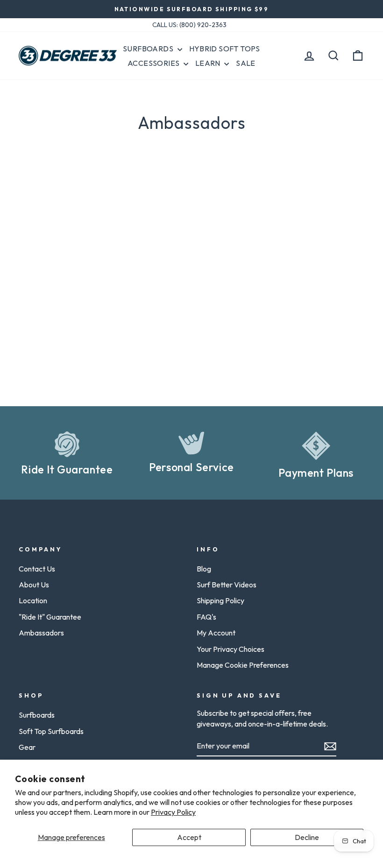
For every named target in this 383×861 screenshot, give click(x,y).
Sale (245, 63)
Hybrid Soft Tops (224, 48)
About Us (34, 584)
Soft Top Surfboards (51, 731)
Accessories (154, 63)
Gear (27, 747)
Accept (189, 837)
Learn (208, 63)
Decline (307, 837)
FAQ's (206, 616)
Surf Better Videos (226, 584)
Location (33, 600)
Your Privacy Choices (230, 649)
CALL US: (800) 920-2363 (189, 25)
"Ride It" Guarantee (50, 616)
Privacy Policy (173, 812)
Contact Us (37, 568)
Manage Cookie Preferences (243, 665)
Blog (204, 568)
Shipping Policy (220, 600)
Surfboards (149, 48)
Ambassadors (41, 632)
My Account (216, 632)
